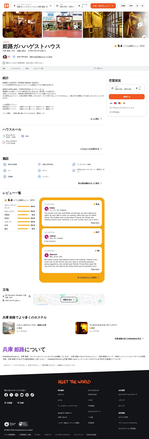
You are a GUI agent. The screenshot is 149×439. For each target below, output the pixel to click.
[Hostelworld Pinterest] (27, 395)
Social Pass (92, 394)
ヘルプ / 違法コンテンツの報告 (69, 423)
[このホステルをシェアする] (144, 37)
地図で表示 (21, 51)
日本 (13, 51)
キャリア (122, 406)
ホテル (60, 400)
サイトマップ (78, 435)
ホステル (6, 42)
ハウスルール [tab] (15, 68)
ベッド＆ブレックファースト (68, 406)
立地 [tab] (26, 68)
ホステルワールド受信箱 (127, 428)
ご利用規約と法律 (25, 435)
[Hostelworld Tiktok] (32, 395)
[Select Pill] (137, 6)
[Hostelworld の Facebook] (6, 395)
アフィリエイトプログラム (128, 423)
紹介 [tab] (4, 68)
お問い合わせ (62, 417)
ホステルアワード (94, 411)
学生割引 (91, 423)
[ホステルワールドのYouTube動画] (22, 395)
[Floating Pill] (140, 25)
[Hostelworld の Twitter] (11, 395)
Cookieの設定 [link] (91, 435)
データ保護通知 (9, 435)
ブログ (90, 400)
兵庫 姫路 (6, 51)
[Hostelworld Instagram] (16, 395)
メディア (122, 400)
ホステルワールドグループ (128, 394)
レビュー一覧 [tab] (38, 68)
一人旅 (90, 417)
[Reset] (50, 5)
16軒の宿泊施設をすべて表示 (41, 57)
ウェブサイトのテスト (63, 435)
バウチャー (48, 435)
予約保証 (91, 406)
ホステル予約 (123, 417)
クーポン (37, 435)
